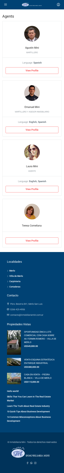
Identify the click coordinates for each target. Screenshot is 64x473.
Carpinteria (15, 281)
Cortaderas (14, 286)
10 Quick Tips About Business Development (28, 411)
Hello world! (13, 391)
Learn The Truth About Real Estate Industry (28, 406)
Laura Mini (32, 166)
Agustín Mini (32, 47)
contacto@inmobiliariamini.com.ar (26, 315)
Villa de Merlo (16, 276)
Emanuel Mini (32, 107)
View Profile (32, 70)
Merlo (12, 270)
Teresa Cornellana (32, 225)
